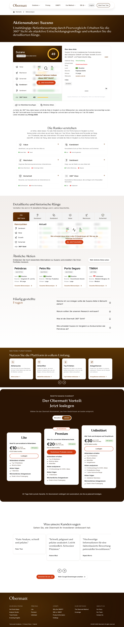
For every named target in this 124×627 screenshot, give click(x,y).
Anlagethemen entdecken (97, 376)
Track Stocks (13, 615)
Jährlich (66, 418)
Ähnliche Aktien (48, 105)
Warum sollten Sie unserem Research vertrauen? (78, 311)
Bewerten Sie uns (44, 577)
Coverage (78, 612)
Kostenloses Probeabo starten (61, 452)
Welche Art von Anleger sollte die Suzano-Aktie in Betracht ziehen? (82, 302)
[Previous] (59, 382)
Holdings (55, 618)
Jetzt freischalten (75, 242)
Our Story (99, 609)
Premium (34, 612)
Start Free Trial (103, 5)
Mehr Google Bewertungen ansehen (70, 577)
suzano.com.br (80, 76)
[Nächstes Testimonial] (64, 571)
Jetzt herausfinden (47, 82)
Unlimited (34, 615)
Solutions (35, 5)
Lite (32, 609)
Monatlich (57, 418)
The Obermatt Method (82, 609)
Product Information (59, 615)
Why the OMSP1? (58, 609)
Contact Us (99, 615)
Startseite (19, 12)
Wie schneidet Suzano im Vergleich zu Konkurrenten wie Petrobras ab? (81, 327)
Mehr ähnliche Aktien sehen (99, 260)
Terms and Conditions (15, 624)
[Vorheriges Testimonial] (59, 571)
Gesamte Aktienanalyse (22, 285)
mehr (106, 57)
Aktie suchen (15, 376)
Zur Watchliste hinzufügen (27, 105)
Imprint (35, 624)
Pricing (47, 5)
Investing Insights (14, 618)
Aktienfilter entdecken (43, 376)
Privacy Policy (27, 624)
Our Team (99, 612)
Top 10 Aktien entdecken (71, 376)
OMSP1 (57, 5)
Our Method (70, 5)
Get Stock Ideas (14, 609)
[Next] (64, 382)
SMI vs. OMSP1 (57, 612)
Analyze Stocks (14, 612)
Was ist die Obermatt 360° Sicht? (71, 319)
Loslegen (24, 456)
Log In (92, 5)
